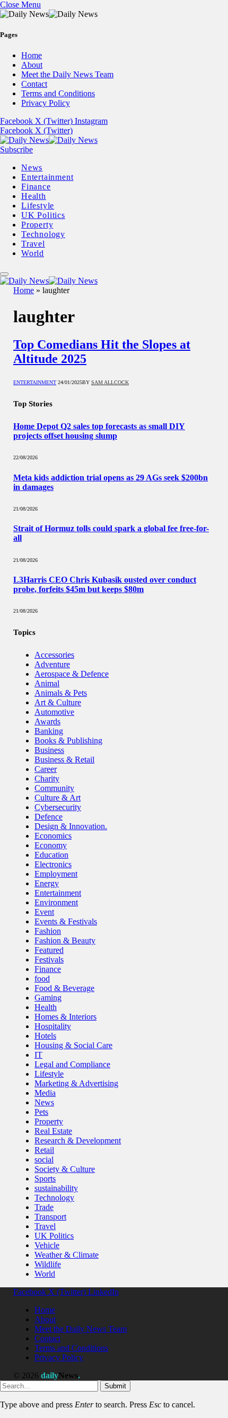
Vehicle (46, 1245)
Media (45, 1092)
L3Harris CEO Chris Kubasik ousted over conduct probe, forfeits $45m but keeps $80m (104, 584)
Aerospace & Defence (71, 673)
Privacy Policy (45, 102)
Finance (36, 186)
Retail (44, 1150)
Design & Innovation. (70, 826)
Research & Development (77, 1140)
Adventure (52, 664)
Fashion (47, 930)
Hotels (45, 1035)
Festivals (49, 959)
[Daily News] (49, 139)
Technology (43, 234)
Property (37, 224)
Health (33, 196)
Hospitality (52, 1026)
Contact (34, 83)
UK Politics (43, 215)
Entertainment (47, 176)
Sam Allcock (110, 382)
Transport (50, 1216)
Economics (53, 835)
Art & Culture (57, 702)
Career (45, 769)
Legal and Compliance (72, 1064)
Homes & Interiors (65, 1016)
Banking (48, 730)
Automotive (54, 711)
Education (51, 854)
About (31, 64)
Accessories (54, 654)
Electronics (53, 864)
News (31, 167)
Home (31, 55)
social (44, 1159)
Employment (55, 873)
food (42, 978)
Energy (46, 883)
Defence (48, 816)
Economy (50, 845)
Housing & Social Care (73, 1045)
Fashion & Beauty (64, 940)
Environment (56, 902)
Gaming (48, 997)
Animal (46, 683)
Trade (44, 1207)
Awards (47, 721)
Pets (41, 1111)
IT (38, 1054)
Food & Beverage (64, 988)
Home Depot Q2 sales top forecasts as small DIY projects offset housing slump (99, 431)
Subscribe (16, 149)
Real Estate (53, 1130)
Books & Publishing (68, 740)
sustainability (56, 1188)
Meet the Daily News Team (67, 74)
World (32, 253)
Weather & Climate (66, 1254)
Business (49, 750)
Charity (46, 778)
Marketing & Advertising (76, 1083)
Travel (33, 243)
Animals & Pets (60, 692)
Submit (115, 1386)
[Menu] (4, 274)
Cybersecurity (57, 807)
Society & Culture (64, 1169)
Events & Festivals (65, 921)
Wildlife (47, 1264)
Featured (49, 950)
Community (54, 788)
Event (44, 911)
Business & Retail (64, 759)
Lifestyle (37, 205)
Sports (45, 1178)
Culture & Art (57, 797)
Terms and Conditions (58, 93)
